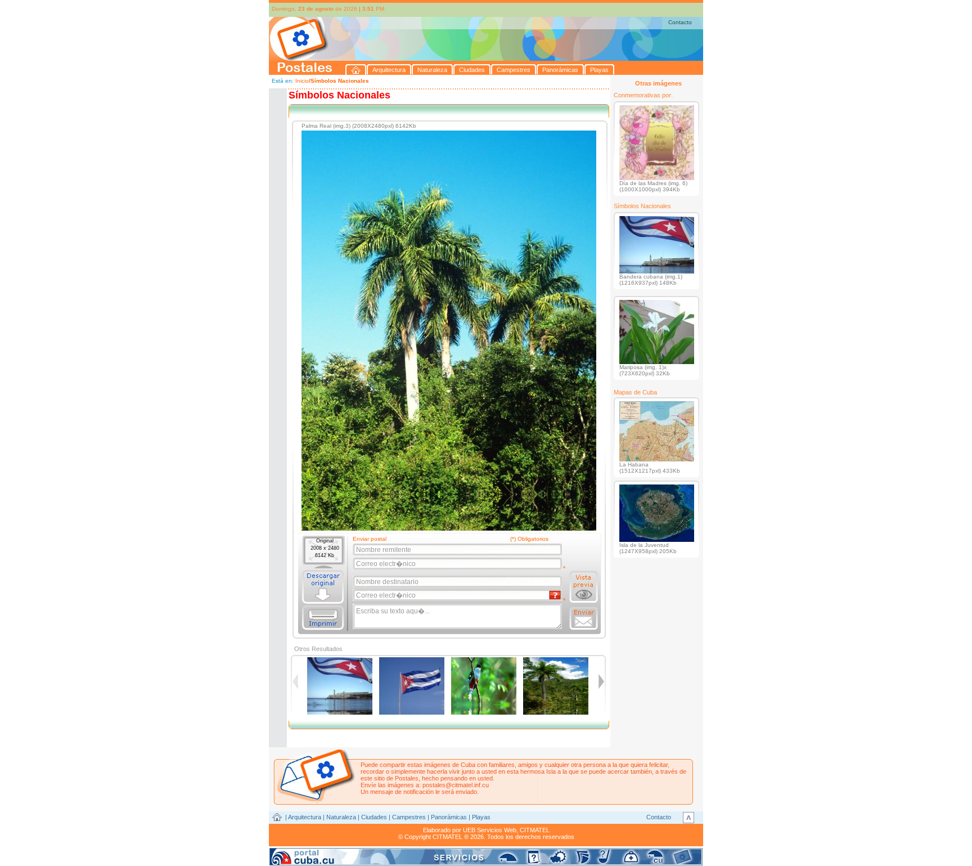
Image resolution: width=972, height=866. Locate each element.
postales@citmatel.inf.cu (455, 785)
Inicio (302, 81)
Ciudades (374, 817)
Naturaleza (341, 817)
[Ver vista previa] (583, 587)
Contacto (680, 22)
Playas (481, 817)
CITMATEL (535, 830)
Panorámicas (449, 817)
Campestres (409, 817)
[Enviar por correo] (583, 618)
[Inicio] (356, 69)
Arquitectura (304, 817)
